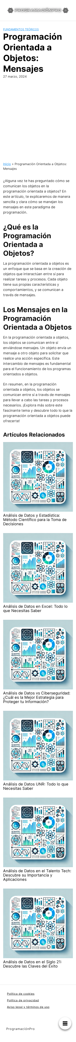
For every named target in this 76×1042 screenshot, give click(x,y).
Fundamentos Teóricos (21, 29)
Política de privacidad (23, 1000)
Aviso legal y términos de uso (28, 1007)
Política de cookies (20, 993)
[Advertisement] (38, 119)
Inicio (7, 164)
